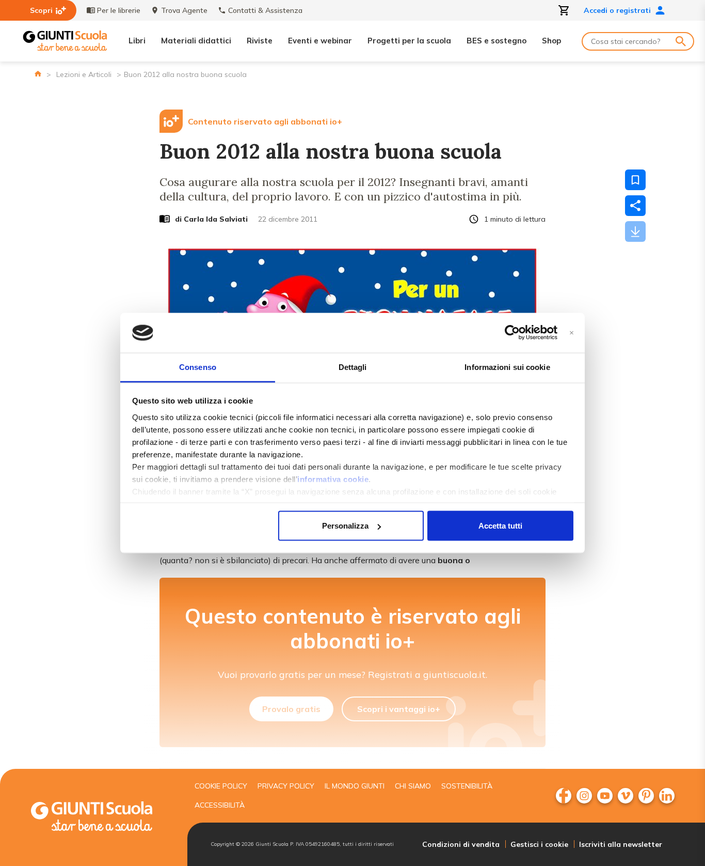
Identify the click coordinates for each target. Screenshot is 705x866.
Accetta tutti (500, 525)
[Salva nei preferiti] (635, 179)
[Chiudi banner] (571, 333)
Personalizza (345, 525)
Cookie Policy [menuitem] (221, 786)
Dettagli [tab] (353, 366)
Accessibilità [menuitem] (220, 805)
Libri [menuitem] (137, 40)
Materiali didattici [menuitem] (196, 40)
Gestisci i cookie (539, 844)
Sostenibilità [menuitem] (466, 786)
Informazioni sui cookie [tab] (507, 366)
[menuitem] (563, 795)
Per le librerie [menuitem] (118, 10)
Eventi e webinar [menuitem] (320, 40)
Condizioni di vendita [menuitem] (461, 844)
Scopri (41, 10)
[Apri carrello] (564, 10)
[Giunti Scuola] (65, 41)
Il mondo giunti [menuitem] (354, 786)
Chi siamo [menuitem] (413, 786)
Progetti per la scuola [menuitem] (409, 40)
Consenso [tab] (197, 366)
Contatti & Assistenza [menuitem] (265, 10)
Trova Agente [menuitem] (184, 10)
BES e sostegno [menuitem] (496, 40)
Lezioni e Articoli (83, 74)
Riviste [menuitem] (260, 40)
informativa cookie (332, 478)
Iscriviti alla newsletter (620, 844)
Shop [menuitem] (551, 40)
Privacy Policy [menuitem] (286, 786)
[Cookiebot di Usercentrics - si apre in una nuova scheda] (512, 333)
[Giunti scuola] (102, 817)
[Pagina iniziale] (38, 73)
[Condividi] (635, 205)
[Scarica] (635, 231)
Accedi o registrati (617, 10)
